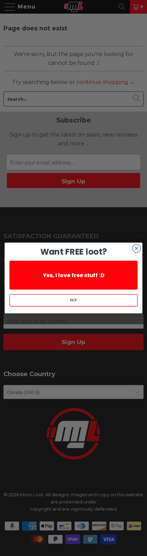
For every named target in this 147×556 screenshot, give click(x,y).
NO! (73, 300)
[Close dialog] (137, 248)
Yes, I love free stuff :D (74, 275)
